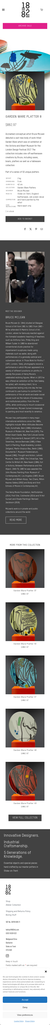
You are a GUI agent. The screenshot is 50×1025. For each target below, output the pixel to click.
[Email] (41, 229)
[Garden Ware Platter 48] (25, 710)
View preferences (25, 1015)
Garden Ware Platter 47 (25, 697)
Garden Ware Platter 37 (25, 591)
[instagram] (7, 955)
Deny (25, 1007)
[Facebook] (25, 229)
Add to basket (25, 219)
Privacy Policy (30, 1021)
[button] (45, 971)
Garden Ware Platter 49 (25, 803)
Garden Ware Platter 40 (25, 644)
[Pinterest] (36, 229)
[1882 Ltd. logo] (25, 3)
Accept (25, 1000)
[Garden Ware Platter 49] (25, 763)
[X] (30, 229)
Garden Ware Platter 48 (25, 750)
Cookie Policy (19, 1021)
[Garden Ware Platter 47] (25, 657)
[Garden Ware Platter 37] (25, 551)
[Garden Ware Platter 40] (25, 604)
